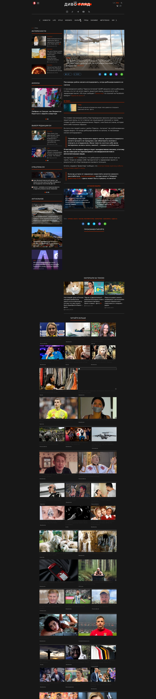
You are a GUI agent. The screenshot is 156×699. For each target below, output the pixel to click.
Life (54, 20)
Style (60, 20)
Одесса (81, 65)
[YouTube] (83, 11)
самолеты (107, 219)
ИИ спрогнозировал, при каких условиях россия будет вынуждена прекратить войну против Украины (46, 266)
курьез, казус (73, 219)
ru (117, 3)
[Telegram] (78, 11)
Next (116, 20)
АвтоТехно (104, 20)
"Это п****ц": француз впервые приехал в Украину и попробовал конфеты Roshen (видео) (46, 114)
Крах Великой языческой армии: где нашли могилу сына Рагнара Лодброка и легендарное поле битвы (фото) (47, 183)
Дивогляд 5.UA (74, 178)
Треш (86, 20)
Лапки (77, 20)
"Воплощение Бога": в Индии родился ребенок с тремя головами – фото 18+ (107, 202)
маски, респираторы (86, 219)
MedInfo (68, 20)
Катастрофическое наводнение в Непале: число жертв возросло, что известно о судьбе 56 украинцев (46, 220)
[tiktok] (72, 11)
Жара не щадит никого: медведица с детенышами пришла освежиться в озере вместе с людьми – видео (114, 301)
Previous (40, 20)
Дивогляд (99, 93)
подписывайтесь (88, 176)
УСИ (75, 158)
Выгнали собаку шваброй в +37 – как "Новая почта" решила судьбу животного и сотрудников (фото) (54, 154)
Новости (46, 20)
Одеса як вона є (77, 95)
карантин (98, 219)
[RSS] (89, 11)
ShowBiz (94, 20)
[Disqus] (94, 255)
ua (114, 3)
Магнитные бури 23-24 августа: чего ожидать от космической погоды (54, 68)
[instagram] (66, 11)
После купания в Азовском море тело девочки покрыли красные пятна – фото (98, 108)
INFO (113, 20)
